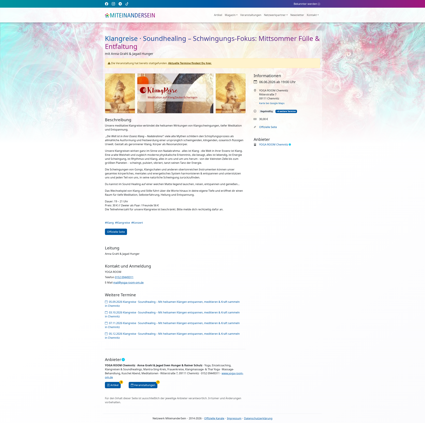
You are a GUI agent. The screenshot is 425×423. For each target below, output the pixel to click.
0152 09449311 (124, 277)
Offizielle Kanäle (214, 418)
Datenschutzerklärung (258, 418)
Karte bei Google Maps (272, 103)
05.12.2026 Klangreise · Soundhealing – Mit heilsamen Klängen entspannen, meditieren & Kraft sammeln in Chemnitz (172, 336)
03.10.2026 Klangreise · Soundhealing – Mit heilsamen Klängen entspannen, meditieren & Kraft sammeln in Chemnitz (172, 314)
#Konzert (137, 222)
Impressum (234, 418)
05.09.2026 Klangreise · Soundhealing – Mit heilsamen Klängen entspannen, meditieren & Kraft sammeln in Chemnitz (172, 304)
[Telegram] (120, 3)
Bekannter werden (305, 4)
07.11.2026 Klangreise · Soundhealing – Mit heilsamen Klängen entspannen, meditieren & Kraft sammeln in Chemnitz (172, 325)
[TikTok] (127, 3)
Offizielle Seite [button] (116, 232)
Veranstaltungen (250, 15)
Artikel (218, 15)
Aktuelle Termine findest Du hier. (190, 63)
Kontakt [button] (312, 15)
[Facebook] (106, 3)
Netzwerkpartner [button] (275, 15)
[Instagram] (113, 3)
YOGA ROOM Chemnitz (273, 144)
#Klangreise (122, 222)
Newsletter (297, 15)
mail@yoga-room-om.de (128, 282)
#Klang (109, 222)
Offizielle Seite (268, 127)
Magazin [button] (230, 15)
